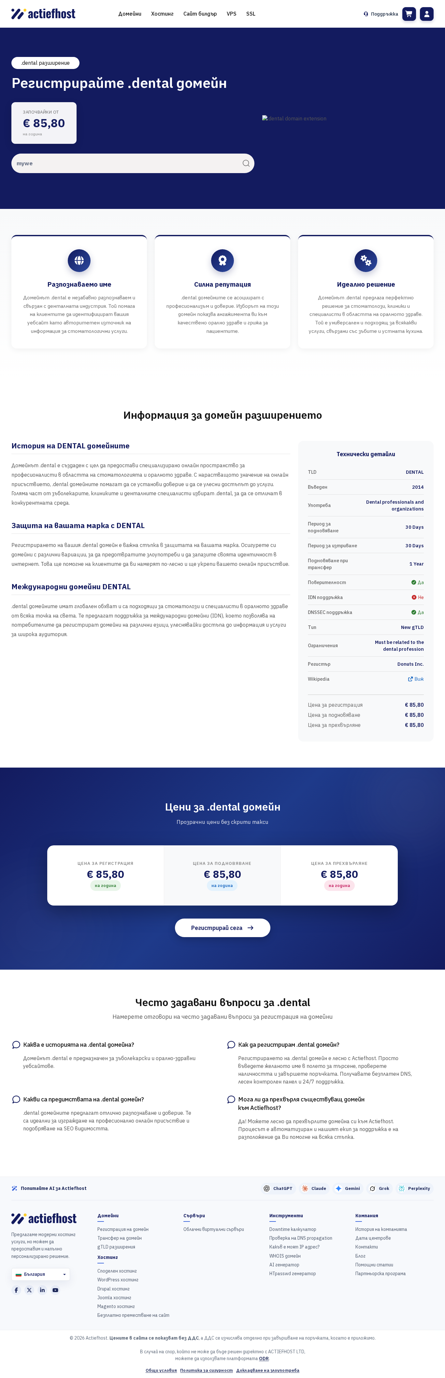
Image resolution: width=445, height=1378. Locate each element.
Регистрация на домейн (123, 1229)
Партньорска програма (380, 1273)
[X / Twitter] (29, 1290)
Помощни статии (374, 1265)
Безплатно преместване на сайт (133, 1315)
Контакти (366, 1247)
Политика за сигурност (206, 1370)
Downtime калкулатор (292, 1229)
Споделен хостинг (117, 1271)
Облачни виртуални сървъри (213, 1229)
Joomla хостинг (114, 1298)
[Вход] (427, 14)
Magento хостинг (116, 1306)
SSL (250, 13)
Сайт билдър (200, 13)
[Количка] (409, 14)
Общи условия (161, 1370)
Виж (418, 679)
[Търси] (246, 163)
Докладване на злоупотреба (267, 1370)
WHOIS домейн (285, 1256)
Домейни (129, 13)
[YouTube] (55, 1290)
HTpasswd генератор (292, 1273)
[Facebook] (16, 1290)
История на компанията (381, 1229)
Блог (360, 1256)
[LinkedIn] (42, 1290)
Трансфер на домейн (119, 1238)
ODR (264, 1358)
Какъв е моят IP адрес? (294, 1247)
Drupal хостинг (113, 1289)
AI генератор (284, 1265)
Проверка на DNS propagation (300, 1238)
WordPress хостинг (117, 1280)
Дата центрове (373, 1238)
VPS (232, 13)
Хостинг (162, 13)
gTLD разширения (116, 1247)
